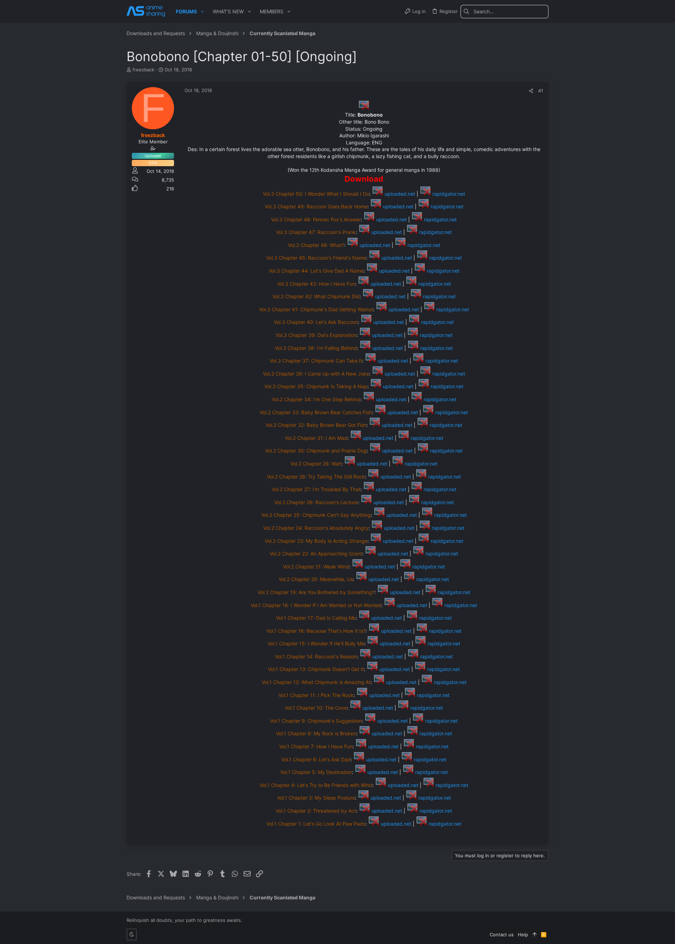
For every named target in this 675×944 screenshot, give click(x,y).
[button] (202, 12)
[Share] (531, 90)
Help (523, 934)
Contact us (502, 934)
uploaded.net (399, 194)
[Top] (534, 934)
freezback (143, 69)
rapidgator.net (448, 194)
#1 (540, 90)
